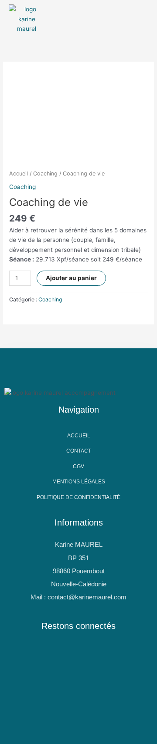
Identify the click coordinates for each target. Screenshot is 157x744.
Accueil (18, 173)
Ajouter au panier (71, 277)
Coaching (45, 173)
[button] (65, 19)
